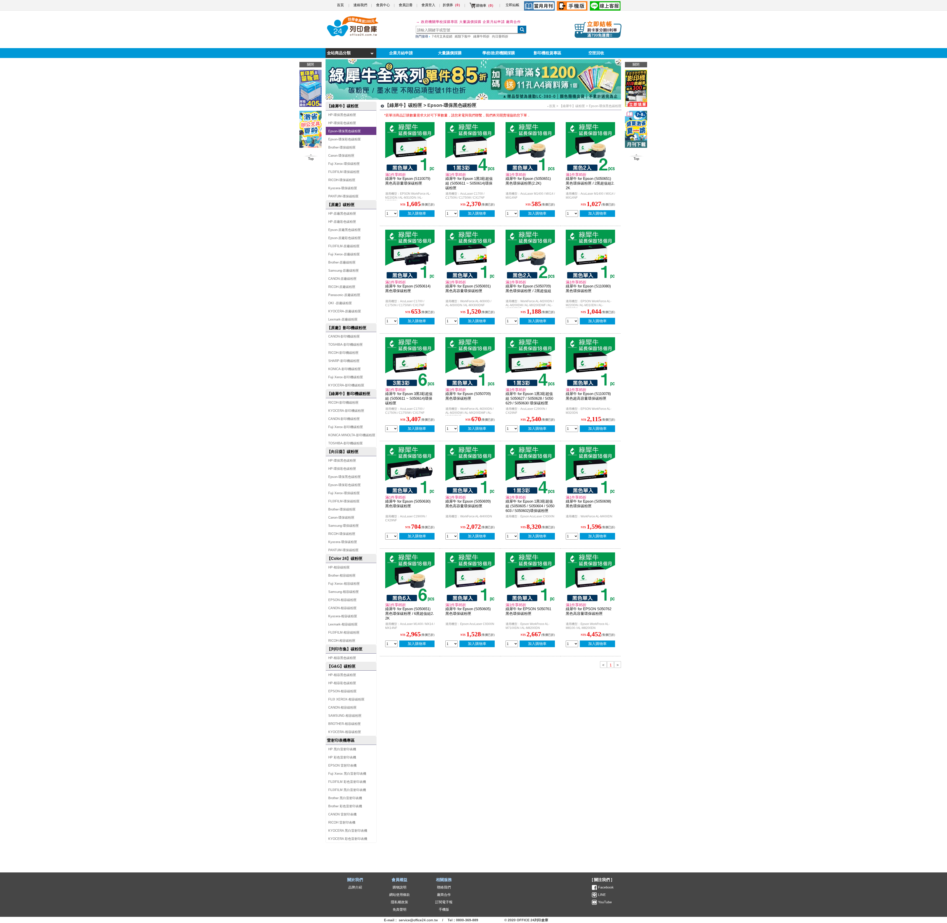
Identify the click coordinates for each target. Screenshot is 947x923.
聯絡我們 (444, 887)
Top (636, 159)
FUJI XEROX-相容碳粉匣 (346, 699)
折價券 (452, 5)
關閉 (636, 64)
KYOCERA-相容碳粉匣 (344, 732)
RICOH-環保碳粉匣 (341, 180)
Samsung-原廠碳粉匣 (343, 270)
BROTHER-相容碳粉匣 (344, 724)
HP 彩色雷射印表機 (342, 757)
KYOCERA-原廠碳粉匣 (344, 311)
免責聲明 (399, 909)
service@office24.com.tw (418, 920)
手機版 (444, 909)
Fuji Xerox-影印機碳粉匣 (345, 377)
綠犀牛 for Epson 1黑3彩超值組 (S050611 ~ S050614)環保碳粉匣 (469, 183)
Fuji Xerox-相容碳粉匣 (344, 583)
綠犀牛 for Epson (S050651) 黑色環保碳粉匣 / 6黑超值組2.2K (409, 613)
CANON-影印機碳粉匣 (344, 336)
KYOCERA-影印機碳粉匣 (346, 385)
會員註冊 (406, 5)
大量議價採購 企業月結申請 (482, 22)
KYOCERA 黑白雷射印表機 (347, 830)
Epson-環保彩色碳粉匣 (344, 139)
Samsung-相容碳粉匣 (343, 592)
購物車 (485, 5)
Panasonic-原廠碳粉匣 (344, 295)
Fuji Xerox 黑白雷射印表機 (347, 773)
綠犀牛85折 (481, 36)
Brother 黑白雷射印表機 (345, 798)
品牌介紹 (355, 887)
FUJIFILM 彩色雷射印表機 (347, 782)
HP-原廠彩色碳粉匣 (342, 222)
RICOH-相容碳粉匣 (341, 640)
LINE (601, 895)
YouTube (604, 902)
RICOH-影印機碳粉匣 (343, 353)
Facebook (606, 887)
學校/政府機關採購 (498, 53)
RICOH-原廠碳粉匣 (341, 287)
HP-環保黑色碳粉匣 (342, 115)
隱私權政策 (399, 902)
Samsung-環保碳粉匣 (343, 525)
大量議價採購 (450, 53)
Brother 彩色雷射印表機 (345, 806)
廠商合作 (513, 22)
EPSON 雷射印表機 (342, 765)
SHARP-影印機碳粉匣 (344, 361)
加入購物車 (417, 213)
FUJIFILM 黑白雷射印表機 (347, 790)
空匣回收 (596, 53)
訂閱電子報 (444, 902)
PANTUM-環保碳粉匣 (343, 196)
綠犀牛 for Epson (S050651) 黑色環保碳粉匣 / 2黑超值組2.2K (590, 183)
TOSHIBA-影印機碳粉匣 (345, 344)
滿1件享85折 (395, 174)
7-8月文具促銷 (442, 36)
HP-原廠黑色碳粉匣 (342, 213)
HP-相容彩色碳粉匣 (342, 683)
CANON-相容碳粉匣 (342, 608)
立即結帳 (512, 5)
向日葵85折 (500, 36)
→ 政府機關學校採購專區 (437, 22)
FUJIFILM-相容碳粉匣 (344, 632)
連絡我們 (360, 5)
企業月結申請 (401, 53)
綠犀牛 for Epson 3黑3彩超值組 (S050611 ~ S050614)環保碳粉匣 (409, 398)
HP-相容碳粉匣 (339, 567)
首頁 (340, 5)
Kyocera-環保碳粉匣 (342, 188)
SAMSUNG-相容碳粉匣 (345, 715)
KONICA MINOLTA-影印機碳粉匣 (351, 435)
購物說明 (399, 887)
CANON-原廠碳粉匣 (342, 279)
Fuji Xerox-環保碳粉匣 (344, 164)
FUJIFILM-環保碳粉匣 (344, 172)
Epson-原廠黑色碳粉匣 (344, 230)
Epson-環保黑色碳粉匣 (344, 131)
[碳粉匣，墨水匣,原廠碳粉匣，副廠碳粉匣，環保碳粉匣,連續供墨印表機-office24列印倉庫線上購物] (352, 26)
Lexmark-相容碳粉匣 (343, 624)
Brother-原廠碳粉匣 (342, 262)
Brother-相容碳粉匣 (342, 575)
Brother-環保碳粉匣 (342, 147)
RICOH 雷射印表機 (341, 822)
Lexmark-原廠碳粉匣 (343, 319)
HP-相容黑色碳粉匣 (342, 658)
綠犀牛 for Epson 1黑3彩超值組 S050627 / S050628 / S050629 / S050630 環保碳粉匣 (529, 398)
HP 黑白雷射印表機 (342, 749)
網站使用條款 (399, 895)
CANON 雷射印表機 (342, 814)
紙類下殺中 (463, 36)
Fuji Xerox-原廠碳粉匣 (344, 254)
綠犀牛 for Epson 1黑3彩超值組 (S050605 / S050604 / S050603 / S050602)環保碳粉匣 (530, 506)
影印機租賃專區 (547, 53)
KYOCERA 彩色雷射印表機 (347, 839)
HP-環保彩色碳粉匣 (342, 123)
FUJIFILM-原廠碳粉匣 (344, 246)
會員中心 (383, 5)
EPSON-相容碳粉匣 (342, 600)
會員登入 (428, 5)
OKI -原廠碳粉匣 (340, 303)
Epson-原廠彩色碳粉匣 (344, 238)
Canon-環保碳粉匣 (341, 155)
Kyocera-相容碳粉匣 (342, 616)
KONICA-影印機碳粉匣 (344, 369)
